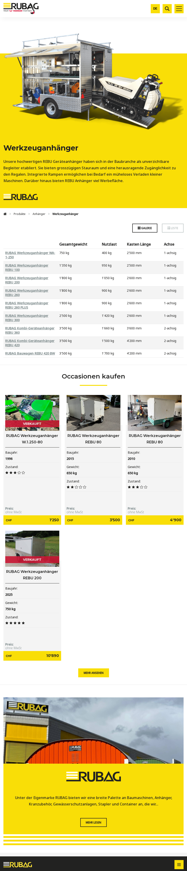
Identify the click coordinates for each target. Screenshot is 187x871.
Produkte (20, 214)
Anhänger (39, 214)
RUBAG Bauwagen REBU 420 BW (30, 353)
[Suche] (167, 8)
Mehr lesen (93, 822)
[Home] (5, 214)
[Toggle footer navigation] (179, 864)
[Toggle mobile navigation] (179, 8)
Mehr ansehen (94, 673)
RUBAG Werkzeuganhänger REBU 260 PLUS (26, 305)
